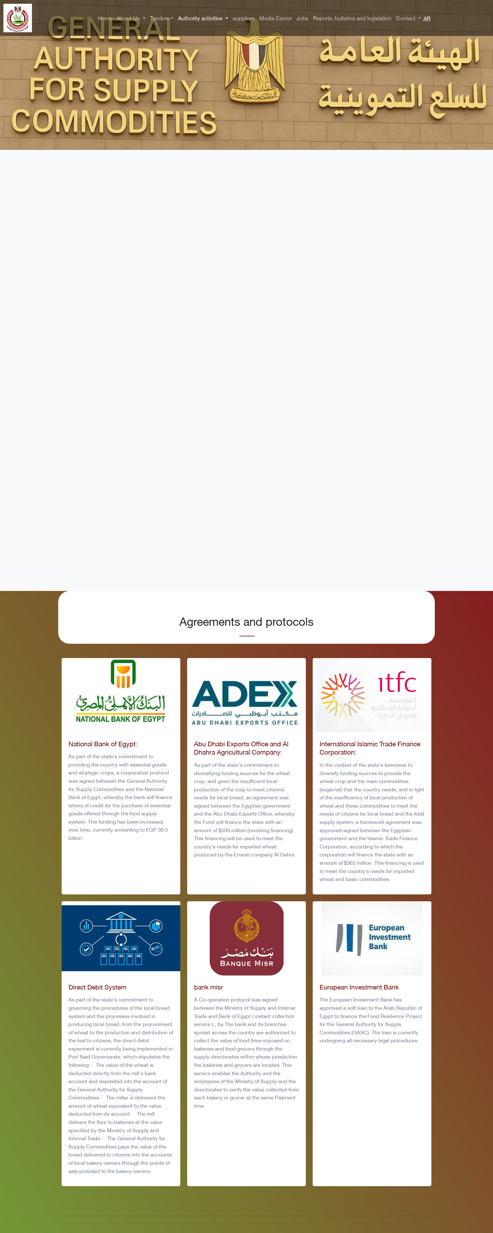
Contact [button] (406, 18)
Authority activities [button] (201, 18)
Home (105, 18)
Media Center (275, 18)
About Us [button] (129, 18)
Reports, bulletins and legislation (352, 18)
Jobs (302, 18)
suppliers (244, 18)
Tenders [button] (159, 18)
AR (427, 18)
